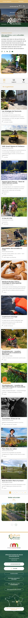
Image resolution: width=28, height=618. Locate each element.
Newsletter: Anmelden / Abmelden (14, 579)
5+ (17, 492)
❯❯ (25, 492)
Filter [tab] (23, 82)
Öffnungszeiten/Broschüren (14, 589)
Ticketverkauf (7, 1)
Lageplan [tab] (14, 82)
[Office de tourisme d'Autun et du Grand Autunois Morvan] (14, 21)
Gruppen (21, 1)
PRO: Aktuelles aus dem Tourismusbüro (14, 584)
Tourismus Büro (14, 573)
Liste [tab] (4, 82)
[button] (24, 6)
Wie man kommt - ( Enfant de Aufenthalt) (14, 609)
